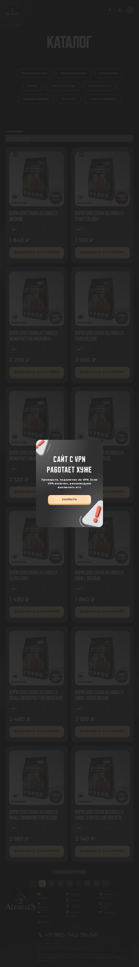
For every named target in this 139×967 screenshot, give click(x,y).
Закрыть (69, 499)
